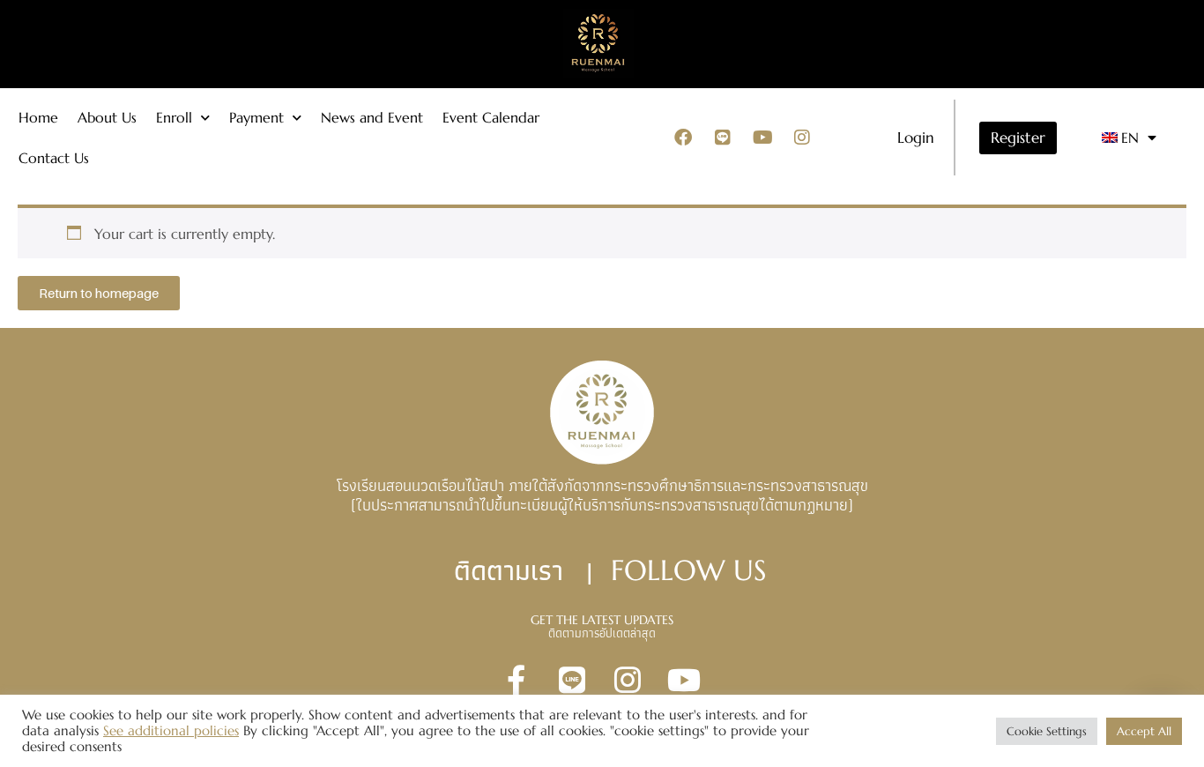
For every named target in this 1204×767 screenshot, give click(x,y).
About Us (107, 117)
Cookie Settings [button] (1047, 731)
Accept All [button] (1144, 731)
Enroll (174, 117)
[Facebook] (683, 137)
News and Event (372, 117)
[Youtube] (762, 137)
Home (38, 117)
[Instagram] (802, 137)
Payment (256, 117)
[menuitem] (1129, 138)
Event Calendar (490, 117)
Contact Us (54, 158)
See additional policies (171, 731)
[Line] (722, 137)
